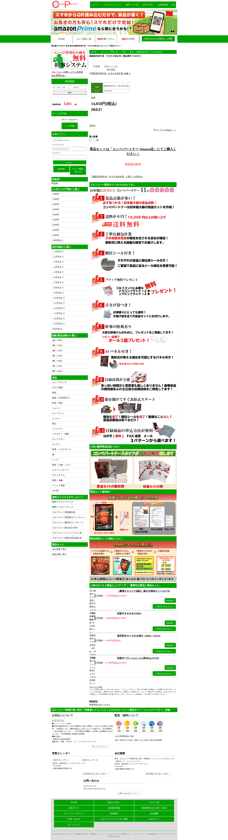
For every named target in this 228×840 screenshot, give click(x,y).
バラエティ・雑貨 (60, 434)
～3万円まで (58, 262)
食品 (131, 52)
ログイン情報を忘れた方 (78, 170)
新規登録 (61, 169)
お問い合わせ (74, 819)
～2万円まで (58, 257)
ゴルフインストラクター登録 (114, 819)
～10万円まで (58, 298)
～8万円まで (58, 288)
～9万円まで (58, 293)
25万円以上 (57, 329)
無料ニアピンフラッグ (62, 507)
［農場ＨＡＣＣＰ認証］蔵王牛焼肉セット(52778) (143, 591)
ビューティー (58, 413)
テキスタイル (58, 475)
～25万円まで (58, 324)
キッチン (56, 444)
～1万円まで (58, 251)
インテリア (57, 429)
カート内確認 (70, 126)
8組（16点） (58, 371)
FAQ (173, 5)
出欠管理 (128, 39)
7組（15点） (58, 366)
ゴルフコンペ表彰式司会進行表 (67, 538)
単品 (124, 52)
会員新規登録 (163, 5)
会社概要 (154, 813)
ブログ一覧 (154, 802)
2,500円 (55, 209)
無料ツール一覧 (132, 5)
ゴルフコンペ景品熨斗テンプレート (69, 517)
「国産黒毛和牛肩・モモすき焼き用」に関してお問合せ (116, 176)
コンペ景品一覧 (83, 39)
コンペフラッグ (59, 382)
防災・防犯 (57, 403)
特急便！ (55, 183)
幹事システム (106, 39)
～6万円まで (58, 277)
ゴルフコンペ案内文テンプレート (68, 522)
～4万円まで (58, 267)
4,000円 (55, 225)
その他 (55, 490)
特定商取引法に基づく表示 (154, 808)
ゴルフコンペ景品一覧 (109, 52)
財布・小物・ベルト (61, 465)
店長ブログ (74, 808)
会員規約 (114, 813)
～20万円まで (58, 318)
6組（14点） (58, 361)
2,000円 (55, 204)
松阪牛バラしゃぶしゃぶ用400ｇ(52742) (138, 658)
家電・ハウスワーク (61, 449)
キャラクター (58, 439)
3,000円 (55, 214)
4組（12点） (58, 350)
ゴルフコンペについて (112, 5)
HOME (61, 39)
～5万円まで (58, 272)
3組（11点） (58, 345)
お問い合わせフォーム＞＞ (129, 793)
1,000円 (55, 194)
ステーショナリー (60, 470)
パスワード (56, 153)
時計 (54, 423)
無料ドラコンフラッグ (62, 502)
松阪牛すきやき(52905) (129, 613)
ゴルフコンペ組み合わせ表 (64, 528)
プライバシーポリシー (73, 813)
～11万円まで (58, 303)
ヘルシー (56, 408)
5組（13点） (58, 355)
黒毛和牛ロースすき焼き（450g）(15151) (138, 635)
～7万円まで (58, 282)
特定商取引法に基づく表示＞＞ (96, 774)
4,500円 (55, 230)
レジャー (56, 418)
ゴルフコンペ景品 (95, 687)
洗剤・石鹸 (57, 480)
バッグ (55, 460)
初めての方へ (148, 5)
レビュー (95, 5)
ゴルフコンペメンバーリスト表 (67, 533)
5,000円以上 (57, 240)
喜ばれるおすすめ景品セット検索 (158, 39)
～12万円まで (58, 308)
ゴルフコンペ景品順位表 (63, 512)
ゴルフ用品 (57, 387)
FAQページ (154, 819)
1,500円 (55, 199)
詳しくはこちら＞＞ (100, 746)
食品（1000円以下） (61, 398)
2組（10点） (58, 340)
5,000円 (55, 235)
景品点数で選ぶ (59, 554)
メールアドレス (58, 145)
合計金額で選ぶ (59, 549)
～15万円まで (58, 313)
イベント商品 (58, 485)
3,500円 (55, 220)
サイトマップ (74, 824)
